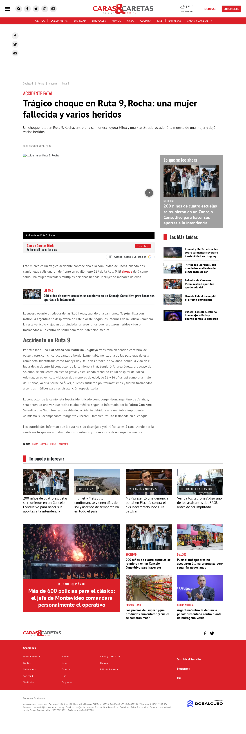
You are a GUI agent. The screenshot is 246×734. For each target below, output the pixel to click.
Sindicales (99, 20)
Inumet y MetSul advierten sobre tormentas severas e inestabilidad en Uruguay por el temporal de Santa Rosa (201, 256)
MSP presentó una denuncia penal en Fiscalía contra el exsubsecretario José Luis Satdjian (147, 505)
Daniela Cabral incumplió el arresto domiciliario (200, 297)
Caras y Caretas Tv (199, 20)
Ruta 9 (53, 443)
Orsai (130, 20)
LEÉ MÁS (48, 290)
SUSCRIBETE (231, 9)
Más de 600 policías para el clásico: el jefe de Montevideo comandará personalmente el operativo (71, 597)
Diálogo (182, 554)
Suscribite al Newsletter (189, 659)
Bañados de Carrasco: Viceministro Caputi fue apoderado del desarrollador (199, 286)
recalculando (134, 605)
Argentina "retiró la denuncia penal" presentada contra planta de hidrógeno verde (199, 614)
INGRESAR (209, 9)
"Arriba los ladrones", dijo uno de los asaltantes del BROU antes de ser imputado (200, 270)
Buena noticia (185, 605)
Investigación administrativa (143, 489)
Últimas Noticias (32, 656)
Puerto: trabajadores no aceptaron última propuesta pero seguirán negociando (200, 563)
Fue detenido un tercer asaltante (197, 489)
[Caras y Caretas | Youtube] (53, 8)
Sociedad (80, 20)
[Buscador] (18, 8)
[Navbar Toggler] (10, 9)
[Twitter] (15, 44)
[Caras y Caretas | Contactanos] (219, 633)
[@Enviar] (15, 53)
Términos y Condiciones (34, 698)
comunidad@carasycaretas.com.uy (48, 707)
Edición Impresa (109, 669)
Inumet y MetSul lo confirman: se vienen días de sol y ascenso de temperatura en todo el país (96, 505)
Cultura (145, 20)
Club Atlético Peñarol (71, 584)
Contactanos (183, 668)
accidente (63, 443)
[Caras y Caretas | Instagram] (44, 8)
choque (127, 271)
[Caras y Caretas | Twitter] (36, 8)
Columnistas (59, 20)
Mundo (116, 20)
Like (159, 20)
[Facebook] (15, 35)
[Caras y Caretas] (42, 636)
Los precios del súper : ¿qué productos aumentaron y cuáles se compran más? (147, 614)
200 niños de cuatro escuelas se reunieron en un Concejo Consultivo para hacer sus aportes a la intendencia (99, 297)
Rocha (35, 443)
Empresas (174, 20)
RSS (179, 678)
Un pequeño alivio (86, 489)
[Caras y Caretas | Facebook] (27, 8)
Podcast (104, 663)
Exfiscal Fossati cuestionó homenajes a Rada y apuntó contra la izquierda (201, 315)
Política (39, 20)
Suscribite (143, 246)
